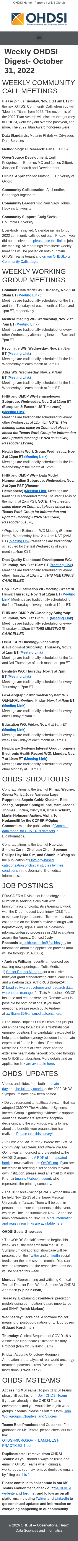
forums (29, 1493)
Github (60, 2)
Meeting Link (28, 295)
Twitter (34, 1255)
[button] (39, 37)
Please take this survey (34, 1134)
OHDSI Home (22, 2)
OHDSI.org (49, 1163)
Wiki (50, 2)
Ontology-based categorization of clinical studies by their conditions (32, 865)
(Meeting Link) (27, 324)
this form (27, 1475)
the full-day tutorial (29, 1089)
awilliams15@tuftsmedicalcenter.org (33, 1013)
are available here (40, 1064)
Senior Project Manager (24, 972)
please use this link (48, 241)
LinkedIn (53, 1255)
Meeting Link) (32, 652)
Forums (39, 2)
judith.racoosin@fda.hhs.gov (44, 943)
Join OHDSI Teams (53, 1395)
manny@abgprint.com (33, 1178)
